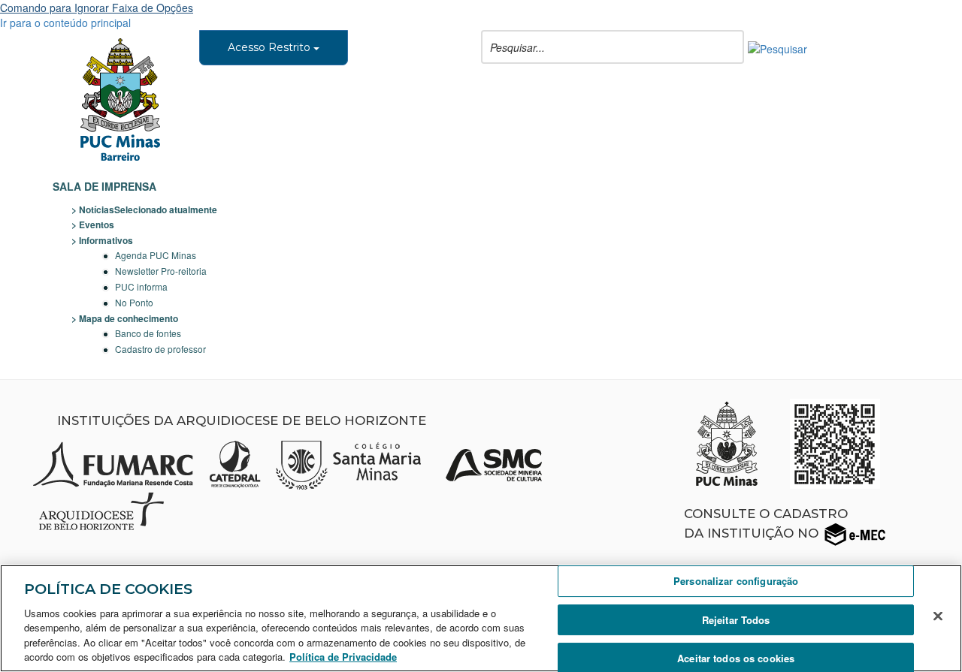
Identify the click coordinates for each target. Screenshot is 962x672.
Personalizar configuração (735, 581)
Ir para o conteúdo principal (65, 22)
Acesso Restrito (270, 47)
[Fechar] (937, 616)
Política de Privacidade (343, 656)
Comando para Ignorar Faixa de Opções (96, 7)
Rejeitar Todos (736, 620)
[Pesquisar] (777, 47)
